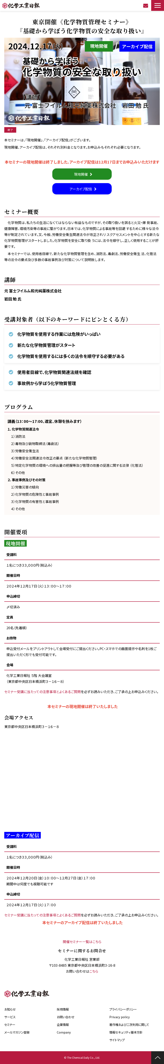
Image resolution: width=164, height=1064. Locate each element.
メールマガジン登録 (16, 1032)
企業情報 (63, 1024)
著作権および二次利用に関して (129, 1024)
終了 (10, 130)
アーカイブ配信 (81, 188)
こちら (93, 971)
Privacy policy (119, 1017)
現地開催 (81, 174)
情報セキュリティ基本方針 (126, 1032)
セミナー (9, 1024)
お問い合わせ (146, 5)
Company (64, 1032)
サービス (10, 1017)
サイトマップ (117, 1040)
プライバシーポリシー (123, 1009)
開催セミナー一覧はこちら (82, 941)
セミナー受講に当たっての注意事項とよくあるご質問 (42, 691)
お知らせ (9, 1009)
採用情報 (63, 1009)
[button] (157, 5)
